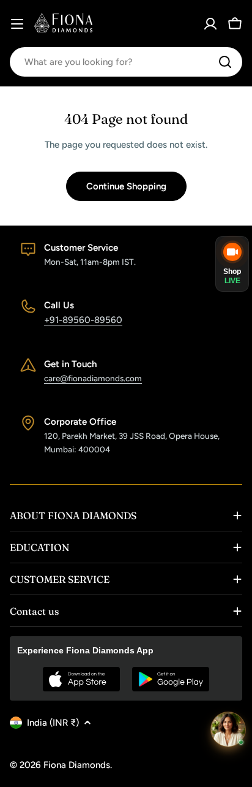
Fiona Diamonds (76, 764)
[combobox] (126, 62)
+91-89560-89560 (83, 319)
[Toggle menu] (17, 24)
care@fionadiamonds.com (93, 378)
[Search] (225, 62)
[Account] (210, 24)
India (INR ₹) (53, 722)
